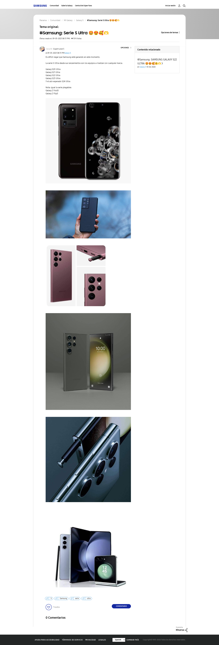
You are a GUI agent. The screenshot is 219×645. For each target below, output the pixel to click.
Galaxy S (67, 53)
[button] (126, 48)
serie (77, 598)
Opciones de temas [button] (169, 32)
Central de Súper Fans (83, 6)
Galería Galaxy (66, 6)
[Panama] (40, 5)
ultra (89, 598)
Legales (102, 640)
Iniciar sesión (170, 6)
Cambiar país (132, 640)
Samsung (63, 598)
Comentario (121, 606)
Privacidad (90, 640)
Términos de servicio (72, 640)
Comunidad (54, 6)
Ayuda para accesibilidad (47, 640)
